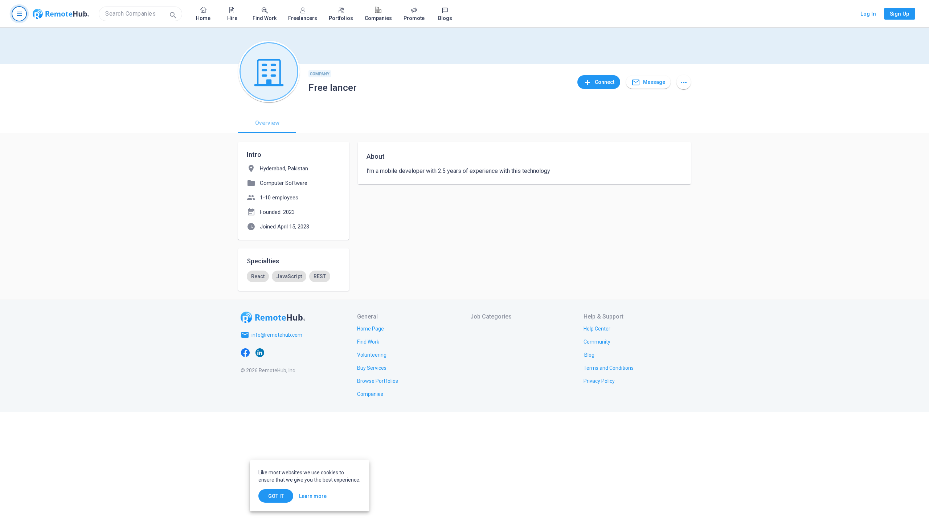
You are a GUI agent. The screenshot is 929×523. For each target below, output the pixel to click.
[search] (140, 13)
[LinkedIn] (260, 352)
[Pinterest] (303, 352)
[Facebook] (245, 352)
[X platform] (274, 352)
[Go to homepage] (61, 14)
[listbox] (293, 276)
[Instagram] (289, 352)
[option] (258, 276)
